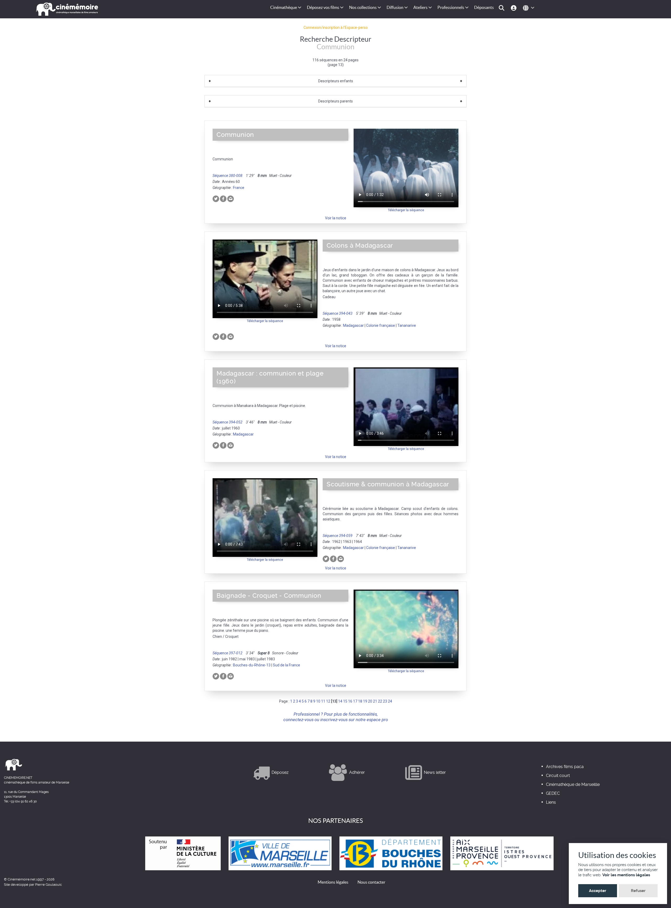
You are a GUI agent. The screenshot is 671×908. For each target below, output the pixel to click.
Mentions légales (333, 882)
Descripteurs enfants (335, 81)
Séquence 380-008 (227, 175)
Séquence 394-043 (338, 313)
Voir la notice (335, 218)
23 (385, 701)
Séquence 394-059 (338, 536)
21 (375, 701)
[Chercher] (502, 7)
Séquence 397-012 (227, 653)
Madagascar (353, 325)
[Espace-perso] (514, 7)
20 (370, 701)
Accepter (597, 890)
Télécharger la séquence (406, 210)
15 (345, 701)
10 (318, 701)
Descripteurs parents (335, 101)
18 (360, 701)
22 (380, 701)
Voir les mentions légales (626, 875)
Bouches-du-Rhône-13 (251, 665)
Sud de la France (286, 665)
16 (350, 701)
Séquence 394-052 (227, 422)
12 (328, 701)
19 (365, 701)
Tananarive (406, 325)
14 (340, 701)
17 (355, 701)
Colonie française (380, 325)
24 (390, 701)
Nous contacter (371, 882)
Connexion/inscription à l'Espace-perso (336, 27)
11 (323, 701)
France (238, 188)
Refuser (638, 890)
